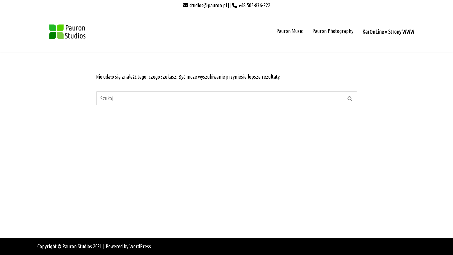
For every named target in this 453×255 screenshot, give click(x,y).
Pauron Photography (332, 31)
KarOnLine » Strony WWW (388, 32)
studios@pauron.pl (207, 5)
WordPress (140, 246)
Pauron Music (289, 31)
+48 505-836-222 (253, 5)
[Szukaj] (350, 98)
